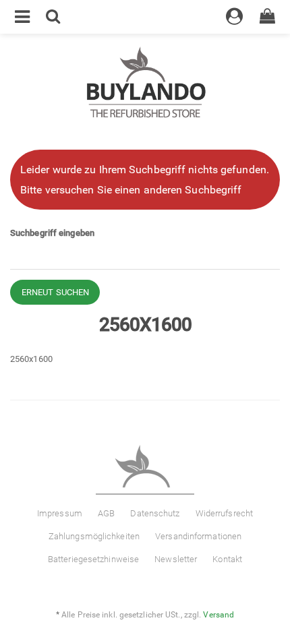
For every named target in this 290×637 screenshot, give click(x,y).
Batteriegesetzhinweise (93, 559)
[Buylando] (145, 83)
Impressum (59, 513)
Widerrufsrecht (224, 513)
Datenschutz (154, 513)
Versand (218, 614)
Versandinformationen (198, 536)
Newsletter (175, 559)
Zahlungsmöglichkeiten (94, 536)
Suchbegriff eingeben (52, 233)
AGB (106, 513)
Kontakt (227, 559)
